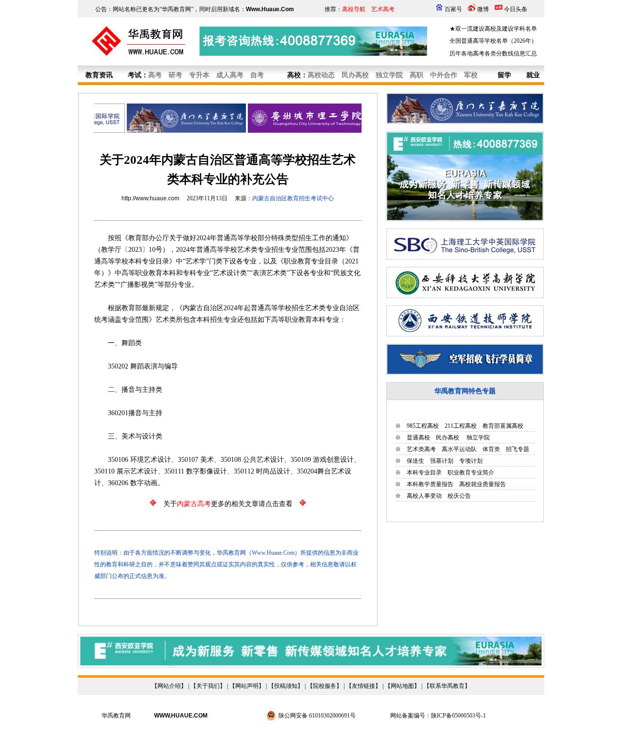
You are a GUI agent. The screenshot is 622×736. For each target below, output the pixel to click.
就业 (533, 75)
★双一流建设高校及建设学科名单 (493, 28)
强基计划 (441, 460)
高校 (294, 75)
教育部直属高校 (503, 425)
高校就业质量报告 (482, 484)
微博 (483, 9)
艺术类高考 (421, 449)
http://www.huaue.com (150, 198)
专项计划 (471, 460)
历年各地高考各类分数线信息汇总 (493, 53)
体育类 (491, 449)
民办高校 (447, 437)
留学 (504, 75)
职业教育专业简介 (471, 472)
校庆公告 (459, 495)
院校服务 (324, 686)
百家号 (453, 9)
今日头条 (515, 9)
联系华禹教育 (447, 686)
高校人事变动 (424, 495)
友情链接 (363, 686)
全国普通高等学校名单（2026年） (493, 40)
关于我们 (208, 686)
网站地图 (402, 686)
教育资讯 (99, 75)
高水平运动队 (459, 449)
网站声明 (247, 686)
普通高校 (418, 437)
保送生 (415, 460)
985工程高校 (423, 425)
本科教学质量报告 (430, 484)
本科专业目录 (424, 472)
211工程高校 (461, 425)
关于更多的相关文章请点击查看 (228, 504)
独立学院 (477, 437)
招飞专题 (517, 449)
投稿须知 (285, 686)
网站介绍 (169, 686)
